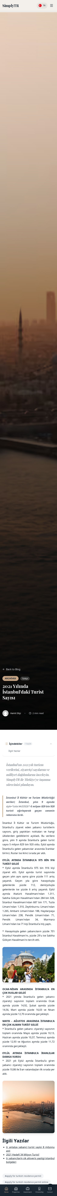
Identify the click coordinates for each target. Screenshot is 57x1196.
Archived (10, 678)
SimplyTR (10, 5)
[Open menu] (51, 5)
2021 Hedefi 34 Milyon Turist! (22, 1154)
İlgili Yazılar (14, 750)
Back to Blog (13, 669)
